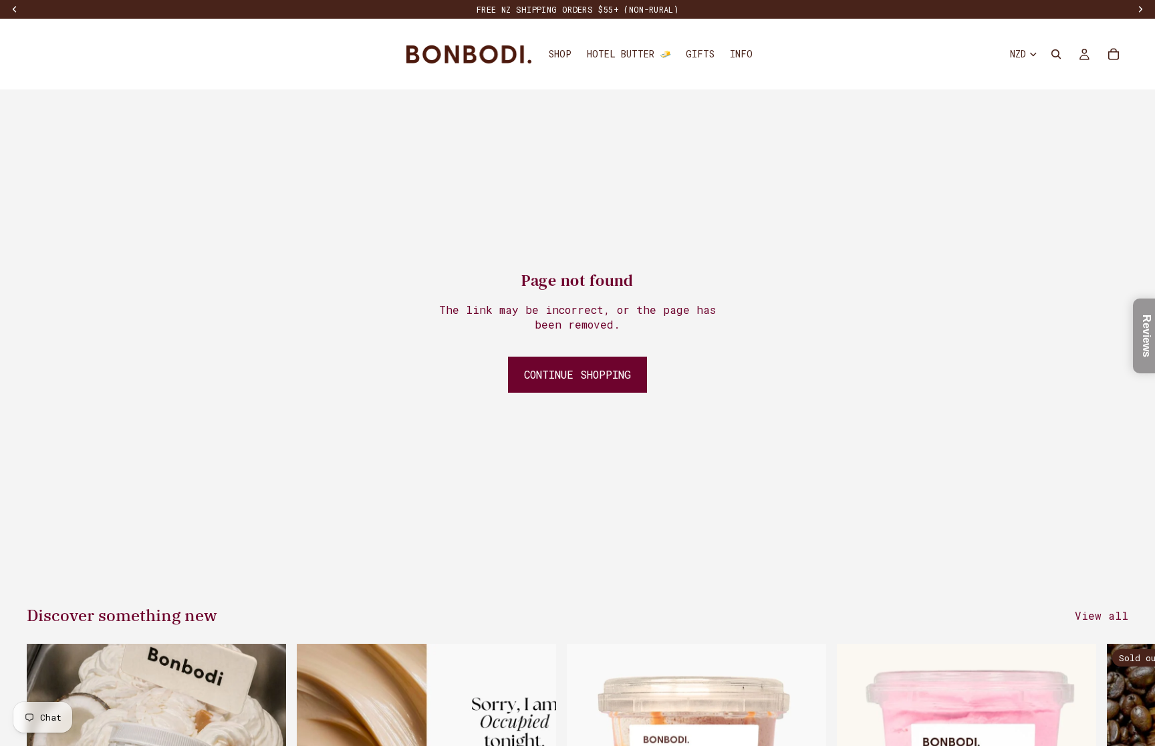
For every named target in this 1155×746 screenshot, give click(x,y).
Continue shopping (577, 374)
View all (1101, 615)
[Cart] (1113, 54)
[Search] (1056, 54)
